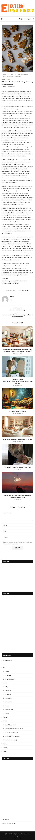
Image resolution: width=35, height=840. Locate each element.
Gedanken (8, 675)
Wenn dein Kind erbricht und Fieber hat (17, 467)
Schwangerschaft (10, 679)
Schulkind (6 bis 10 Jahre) (12, 736)
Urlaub (7, 713)
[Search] (33, 19)
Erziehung (8, 694)
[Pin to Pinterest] (25, 290)
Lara (4, 86)
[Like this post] (20, 290)
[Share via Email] (27, 290)
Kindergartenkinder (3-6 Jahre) (14, 728)
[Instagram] (23, 19)
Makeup (5, 744)
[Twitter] (21, 19)
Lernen (7, 706)
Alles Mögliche (7, 660)
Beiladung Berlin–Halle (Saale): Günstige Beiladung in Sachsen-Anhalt (17, 381)
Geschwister (8, 698)
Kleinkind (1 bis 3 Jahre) (12, 732)
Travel (4, 751)
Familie (12, 74)
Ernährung (8, 690)
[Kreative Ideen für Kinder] (17, 398)
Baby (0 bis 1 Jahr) (10, 725)
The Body (5, 747)
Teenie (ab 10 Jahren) (11, 740)
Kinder (5, 721)
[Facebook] (19, 19)
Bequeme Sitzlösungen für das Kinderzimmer (17, 439)
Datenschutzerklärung (8, 823)
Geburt (7, 671)
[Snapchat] (30, 19)
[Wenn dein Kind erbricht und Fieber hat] (17, 454)
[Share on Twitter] (23, 290)
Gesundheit (8, 702)
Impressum (5, 819)
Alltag (6, 687)
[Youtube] (26, 19)
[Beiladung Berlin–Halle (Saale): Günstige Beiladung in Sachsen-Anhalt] (17, 366)
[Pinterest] (24, 19)
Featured (5, 717)
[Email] (28, 19)
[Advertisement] (14, 576)
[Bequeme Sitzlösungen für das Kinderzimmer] (17, 426)
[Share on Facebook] (22, 290)
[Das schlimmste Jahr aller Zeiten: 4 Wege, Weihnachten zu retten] (17, 482)
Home (4, 74)
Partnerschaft (9, 709)
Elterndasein (7, 668)
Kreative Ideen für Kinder (17, 411)
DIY (4, 664)
